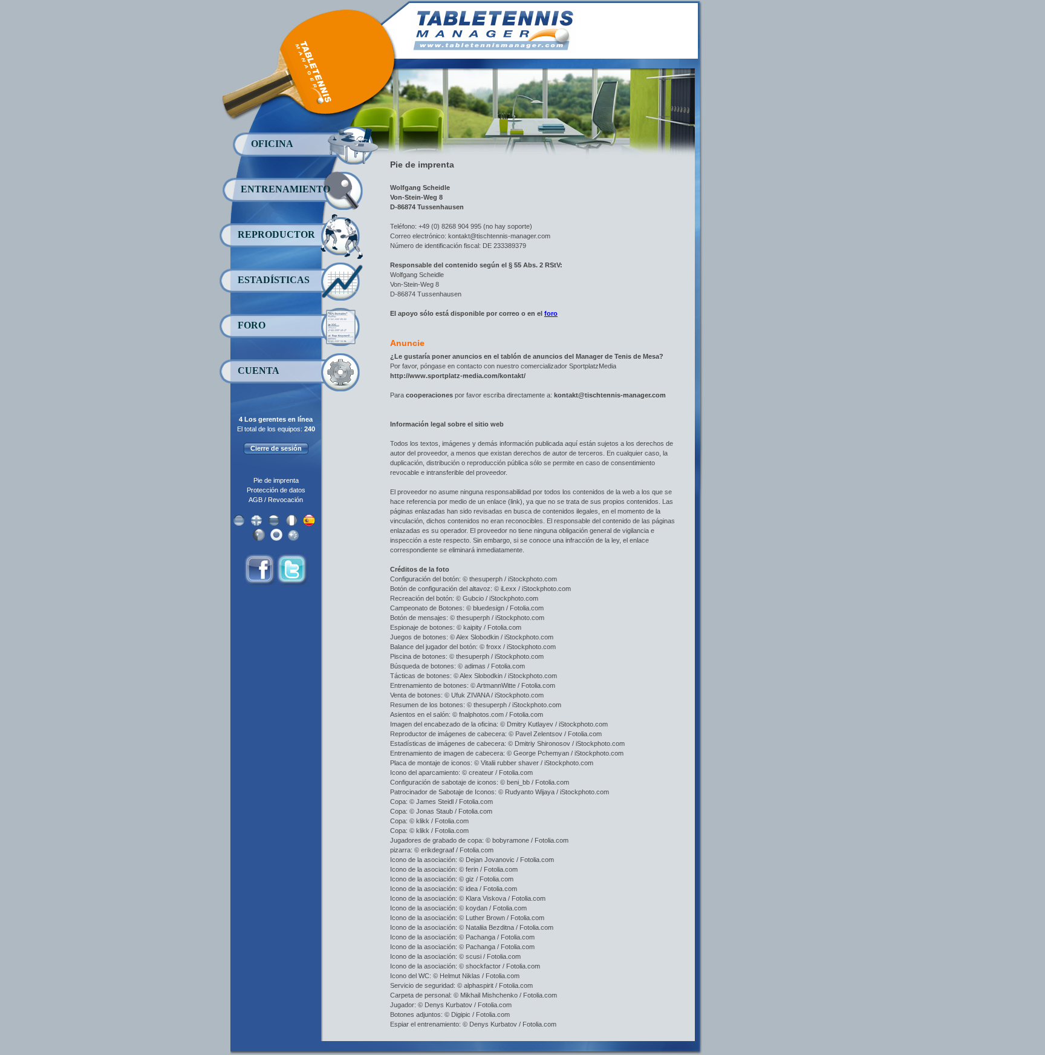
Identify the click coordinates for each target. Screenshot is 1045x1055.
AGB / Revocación (276, 499)
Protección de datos (276, 490)
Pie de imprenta (276, 480)
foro (551, 313)
